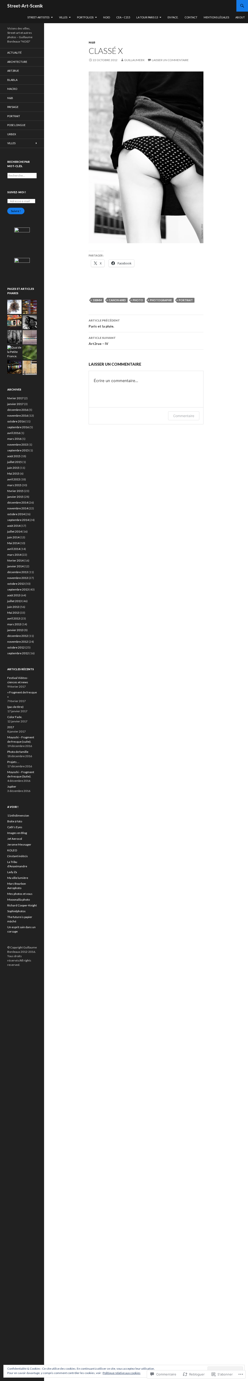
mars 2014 (14, 554)
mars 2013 (14, 624)
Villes (63, 17)
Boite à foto (14, 821)
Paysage (12, 106)
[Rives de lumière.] (14, 366)
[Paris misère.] (30, 322)
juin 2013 (13, 607)
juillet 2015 (14, 462)
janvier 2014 (15, 566)
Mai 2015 (13, 473)
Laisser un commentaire (170, 60)
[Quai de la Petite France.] (14, 351)
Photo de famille (17, 752)
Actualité (14, 52)
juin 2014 (13, 537)
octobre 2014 (16, 514)
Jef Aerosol (14, 838)
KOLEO (12, 850)
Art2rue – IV (102, 341)
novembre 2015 (17, 444)
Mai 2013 (13, 612)
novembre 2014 (17, 508)
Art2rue (13, 70)
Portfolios (85, 17)
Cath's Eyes (14, 827)
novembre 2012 (17, 641)
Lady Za (12, 872)
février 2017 (15, 398)
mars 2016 (14, 439)
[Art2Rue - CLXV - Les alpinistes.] (30, 368)
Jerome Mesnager (19, 844)
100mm (97, 300)
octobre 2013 (16, 583)
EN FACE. (173, 17)
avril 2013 (13, 618)
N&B (92, 42)
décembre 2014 (17, 502)
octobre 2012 (16, 647)
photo (138, 300)
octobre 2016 (16, 421)
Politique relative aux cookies (121, 1373)
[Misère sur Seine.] (30, 337)
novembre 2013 (17, 578)
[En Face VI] (30, 307)
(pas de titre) (15, 707)
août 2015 (13, 456)
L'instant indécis (17, 856)
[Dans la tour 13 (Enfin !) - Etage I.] (14, 322)
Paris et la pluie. (104, 323)
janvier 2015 (15, 496)
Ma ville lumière (17, 878)
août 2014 (13, 525)
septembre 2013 (18, 589)
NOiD (106, 17)
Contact (191, 17)
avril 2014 (13, 549)
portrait (186, 300)
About (240, 17)
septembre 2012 (18, 653)
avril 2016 (13, 433)
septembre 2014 (18, 520)
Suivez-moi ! (16, 192)
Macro (12, 88)
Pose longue (16, 125)
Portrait (13, 116)
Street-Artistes (38, 17)
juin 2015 (13, 468)
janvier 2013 (15, 630)
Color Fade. (14, 717)
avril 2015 (13, 479)
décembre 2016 (17, 410)
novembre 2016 (17, 415)
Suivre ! (16, 211)
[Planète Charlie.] (14, 307)
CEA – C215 (123, 17)
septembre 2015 (18, 450)
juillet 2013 (14, 601)
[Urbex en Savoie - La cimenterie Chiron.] (14, 337)
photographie (161, 300)
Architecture (17, 61)
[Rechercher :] (22, 175)
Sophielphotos (16, 911)
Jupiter (11, 786)
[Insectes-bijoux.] (30, 352)
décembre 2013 (17, 572)
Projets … (13, 762)
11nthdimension (18, 815)
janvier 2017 (15, 404)
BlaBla (12, 79)
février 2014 (15, 560)
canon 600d (117, 300)
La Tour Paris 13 (147, 17)
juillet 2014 (14, 531)
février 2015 (15, 491)
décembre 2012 (17, 636)
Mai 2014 (13, 543)
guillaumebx (134, 60)
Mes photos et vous (19, 894)
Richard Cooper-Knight (22, 905)
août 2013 (13, 595)
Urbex (11, 134)
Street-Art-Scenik (25, 5)
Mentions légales (216, 17)
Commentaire (183, 416)
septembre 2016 (18, 427)
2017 (10, 727)
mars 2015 (14, 485)
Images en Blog (17, 833)
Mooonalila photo (18, 899)
